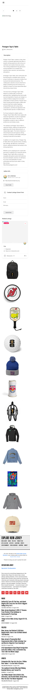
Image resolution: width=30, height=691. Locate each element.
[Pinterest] (11, 592)
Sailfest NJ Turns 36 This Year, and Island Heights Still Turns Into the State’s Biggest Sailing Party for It (14, 604)
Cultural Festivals (6, 607)
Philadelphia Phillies (6, 665)
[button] (4, 232)
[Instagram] (3, 592)
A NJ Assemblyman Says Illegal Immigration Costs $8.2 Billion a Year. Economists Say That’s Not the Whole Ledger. (14, 650)
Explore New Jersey (15, 556)
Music (2, 616)
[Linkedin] (7, 592)
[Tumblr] (15, 592)
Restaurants (9, 49)
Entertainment (5, 623)
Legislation (4, 653)
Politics (3, 636)
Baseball (3, 672)
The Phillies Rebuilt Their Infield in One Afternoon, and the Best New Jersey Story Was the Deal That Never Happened (14, 677)
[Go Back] (3, 10)
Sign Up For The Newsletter (8, 568)
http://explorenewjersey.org (12, 180)
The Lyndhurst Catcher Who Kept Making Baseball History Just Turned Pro (13, 669)
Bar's (5, 49)
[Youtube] (26, 592)
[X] (18, 592)
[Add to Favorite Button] (25, 223)
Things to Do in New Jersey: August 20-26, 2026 (14, 620)
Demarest (8, 249)
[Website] (22, 592)
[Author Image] (24, 243)
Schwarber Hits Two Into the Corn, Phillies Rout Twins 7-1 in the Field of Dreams (14, 662)
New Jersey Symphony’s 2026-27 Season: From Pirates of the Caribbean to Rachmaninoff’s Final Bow (14, 612)
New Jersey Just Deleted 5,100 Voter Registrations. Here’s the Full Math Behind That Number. (14, 632)
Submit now (8, 212)
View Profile (8, 185)
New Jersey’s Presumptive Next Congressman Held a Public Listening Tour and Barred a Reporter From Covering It (13, 641)
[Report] (20, 10)
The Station (7, 246)
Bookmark (13, 10)
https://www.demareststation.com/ (14, 251)
